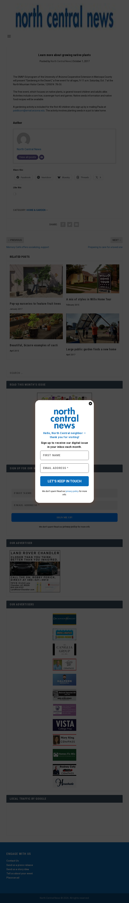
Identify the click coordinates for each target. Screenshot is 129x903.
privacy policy (72, 491)
